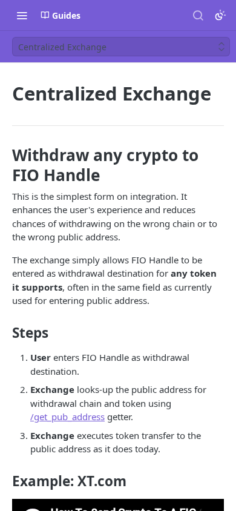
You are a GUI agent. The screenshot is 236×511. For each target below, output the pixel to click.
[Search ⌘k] (198, 15)
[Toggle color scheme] (220, 15)
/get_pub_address (67, 416)
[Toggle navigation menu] (21, 15)
